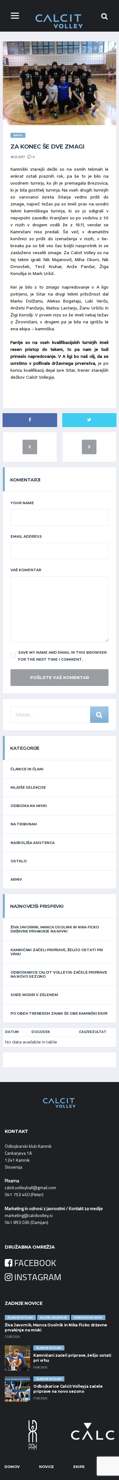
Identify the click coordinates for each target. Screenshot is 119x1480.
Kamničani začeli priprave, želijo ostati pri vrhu (56, 952)
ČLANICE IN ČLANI (26, 769)
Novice (46, 1467)
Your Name (22, 503)
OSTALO (18, 861)
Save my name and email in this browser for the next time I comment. (62, 656)
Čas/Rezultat (92, 1032)
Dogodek (40, 1032)
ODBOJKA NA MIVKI (28, 806)
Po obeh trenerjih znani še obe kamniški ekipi (59, 1013)
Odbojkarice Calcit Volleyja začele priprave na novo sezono (58, 974)
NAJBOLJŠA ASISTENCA (32, 843)
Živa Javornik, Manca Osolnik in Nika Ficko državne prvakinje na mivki (54, 929)
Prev (11, 1435)
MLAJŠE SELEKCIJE (28, 787)
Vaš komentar (25, 570)
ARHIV (16, 879)
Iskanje (99, 714)
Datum (12, 1032)
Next (108, 1435)
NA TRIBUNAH (23, 824)
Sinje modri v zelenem (34, 995)
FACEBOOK (34, 1262)
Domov (12, 1467)
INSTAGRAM (36, 1277)
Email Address (26, 536)
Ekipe (79, 1467)
